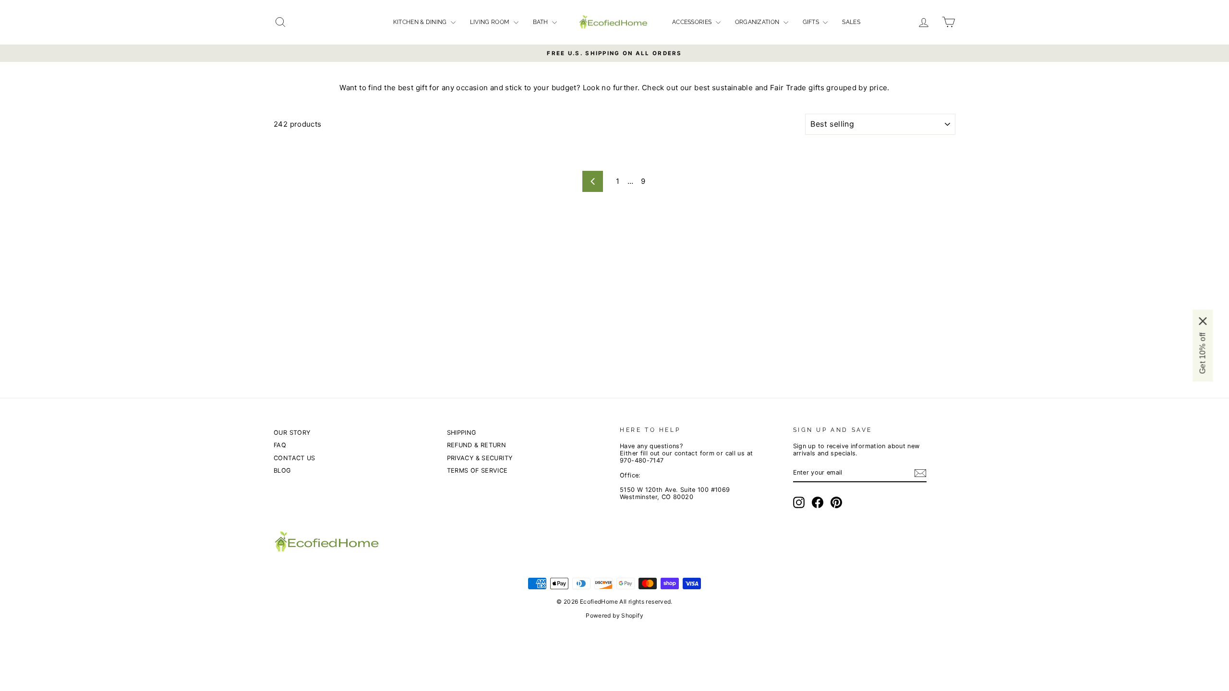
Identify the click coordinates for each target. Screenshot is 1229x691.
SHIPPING (461, 432)
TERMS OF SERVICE (477, 470)
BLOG (282, 470)
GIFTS (812, 22)
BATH (541, 22)
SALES (851, 22)
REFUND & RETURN (476, 445)
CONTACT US (294, 458)
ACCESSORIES (692, 22)
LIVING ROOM (490, 22)
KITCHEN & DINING (420, 22)
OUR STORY (292, 432)
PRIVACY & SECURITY (480, 458)
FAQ (280, 445)
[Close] (1202, 321)
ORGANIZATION (758, 22)
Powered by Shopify (614, 615)
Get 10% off (1202, 353)
